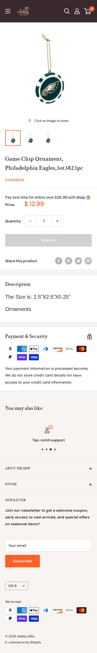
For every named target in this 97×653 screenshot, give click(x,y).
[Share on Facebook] (58, 260)
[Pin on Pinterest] (68, 260)
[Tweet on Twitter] (78, 260)
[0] (87, 11)
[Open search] (67, 11)
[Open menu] (7, 11)
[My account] (77, 11)
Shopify (35, 642)
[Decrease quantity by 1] (30, 221)
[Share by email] (88, 260)
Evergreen (14, 180)
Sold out (48, 240)
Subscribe (22, 561)
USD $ (12, 586)
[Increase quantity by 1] (57, 221)
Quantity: (13, 221)
